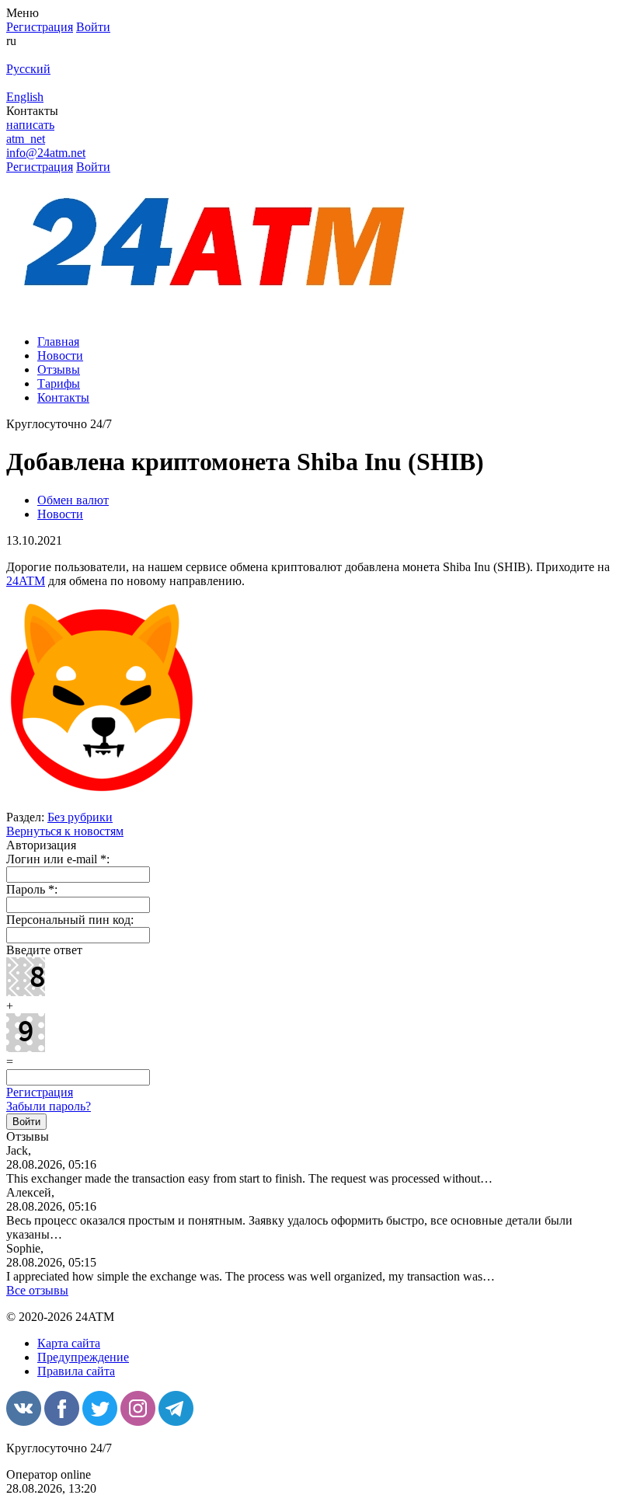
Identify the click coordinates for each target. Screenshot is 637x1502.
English (25, 96)
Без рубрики (80, 817)
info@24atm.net (45, 152)
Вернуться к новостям (65, 831)
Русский (28, 68)
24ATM (25, 580)
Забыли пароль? (48, 1106)
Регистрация (39, 1092)
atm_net (25, 138)
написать (30, 124)
